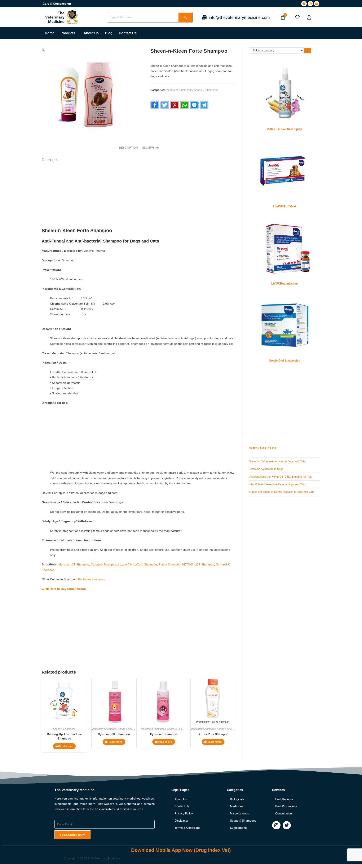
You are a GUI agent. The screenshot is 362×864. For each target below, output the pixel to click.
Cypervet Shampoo (163, 734)
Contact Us (128, 33)
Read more (65, 746)
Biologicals (237, 799)
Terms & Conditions (187, 827)
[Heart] (297, 17)
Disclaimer (181, 820)
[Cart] (283, 17)
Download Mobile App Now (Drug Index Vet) (181, 850)
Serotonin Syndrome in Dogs (266, 469)
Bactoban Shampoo (91, 579)
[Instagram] (310, 3)
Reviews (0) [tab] (150, 147)
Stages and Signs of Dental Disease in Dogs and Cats (281, 491)
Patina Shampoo (170, 564)
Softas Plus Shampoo (213, 734)
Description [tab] (128, 147)
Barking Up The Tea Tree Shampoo (64, 736)
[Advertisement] (139, 196)
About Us (91, 33)
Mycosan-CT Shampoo (73, 564)
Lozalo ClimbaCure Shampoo (137, 564)
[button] (68, 33)
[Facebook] (303, 3)
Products (68, 33)
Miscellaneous (239, 813)
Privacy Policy (184, 813)
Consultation (283, 813)
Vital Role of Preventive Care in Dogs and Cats (277, 484)
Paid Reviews (284, 799)
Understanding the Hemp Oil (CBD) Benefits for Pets (280, 476)
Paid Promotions (286, 806)
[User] (309, 17)
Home (49, 33)
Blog (108, 33)
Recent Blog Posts (262, 447)
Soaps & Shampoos (206, 90)
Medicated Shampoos (179, 90)
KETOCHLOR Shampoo (198, 564)
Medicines (236, 806)
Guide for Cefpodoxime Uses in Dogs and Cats (277, 461)
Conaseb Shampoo (103, 564)
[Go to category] (307, 50)
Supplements (238, 827)
